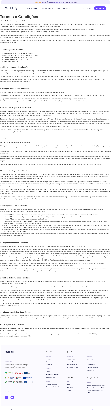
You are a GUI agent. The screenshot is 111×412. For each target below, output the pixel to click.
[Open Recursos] (69, 8)
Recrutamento (91, 364)
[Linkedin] (6, 397)
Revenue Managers (72, 362)
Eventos (69, 390)
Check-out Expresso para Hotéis (95, 388)
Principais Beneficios (51, 384)
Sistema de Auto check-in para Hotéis (95, 391)
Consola (48, 371)
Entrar (88, 8)
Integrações (49, 364)
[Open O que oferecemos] (38, 8)
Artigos (68, 384)
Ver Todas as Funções (72, 367)
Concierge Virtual (50, 377)
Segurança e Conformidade (53, 387)
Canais (48, 362)
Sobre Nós (90, 359)
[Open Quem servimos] (52, 8)
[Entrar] (90, 8)
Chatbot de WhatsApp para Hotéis (96, 385)
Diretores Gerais (71, 359)
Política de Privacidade (77, 409)
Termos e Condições (89, 409)
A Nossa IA (49, 359)
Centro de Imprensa (92, 367)
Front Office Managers (72, 364)
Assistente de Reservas (52, 374)
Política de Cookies (100, 409)
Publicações (70, 387)
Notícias (89, 362)
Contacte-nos (90, 370)
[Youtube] (12, 397)
